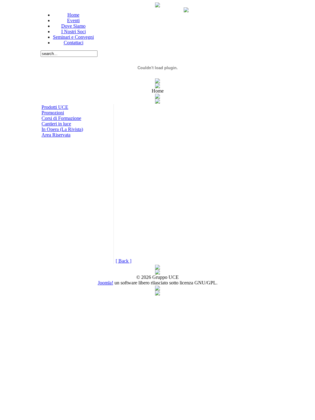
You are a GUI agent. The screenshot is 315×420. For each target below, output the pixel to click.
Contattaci (73, 42)
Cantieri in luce (56, 123)
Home (73, 15)
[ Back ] (123, 260)
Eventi (73, 20)
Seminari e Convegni (73, 37)
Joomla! (105, 282)
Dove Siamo (73, 26)
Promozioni (53, 112)
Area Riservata (56, 134)
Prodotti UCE (55, 107)
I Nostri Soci (73, 31)
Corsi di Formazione (61, 118)
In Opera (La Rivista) (62, 129)
